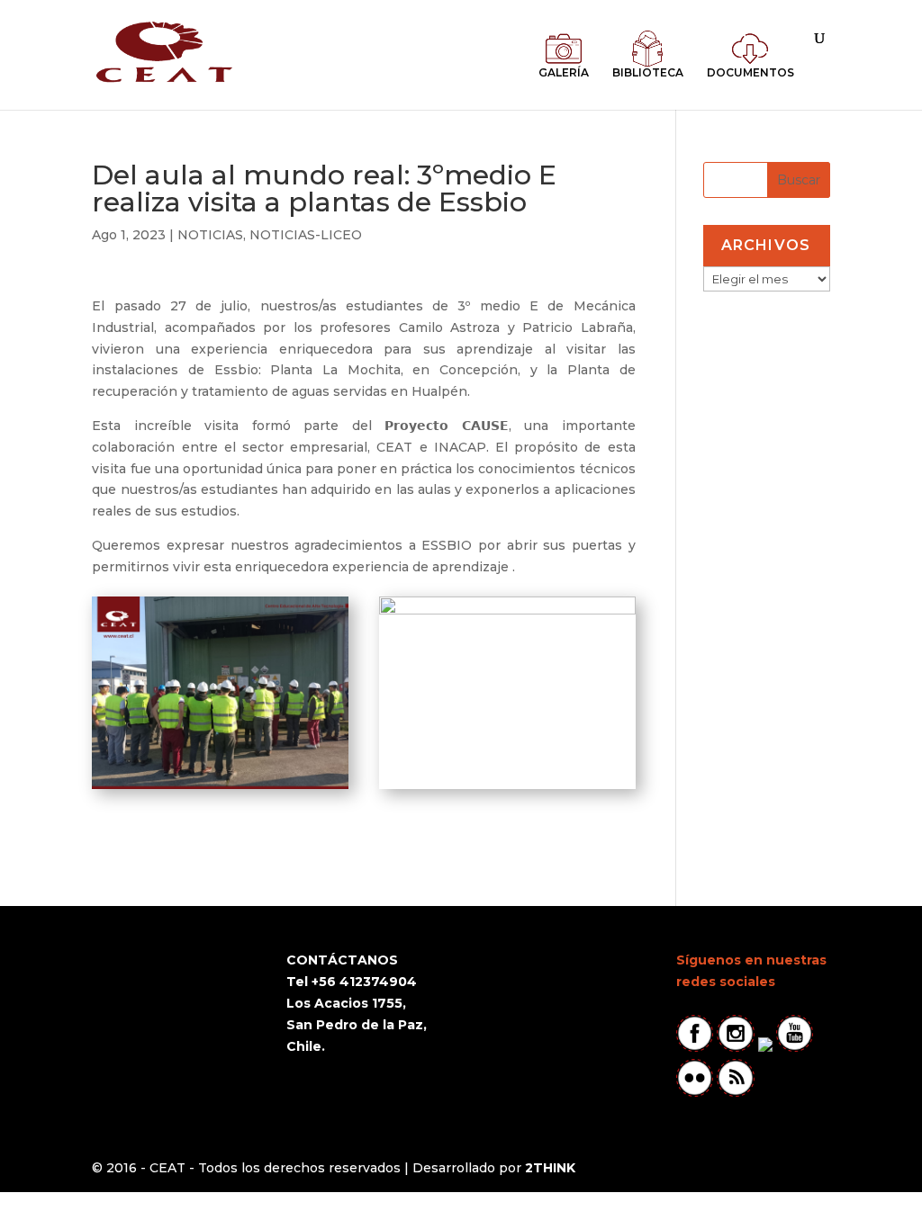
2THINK (550, 1168)
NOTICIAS (210, 235)
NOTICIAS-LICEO (305, 235)
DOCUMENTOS (750, 72)
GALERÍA (563, 72)
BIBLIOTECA (647, 72)
